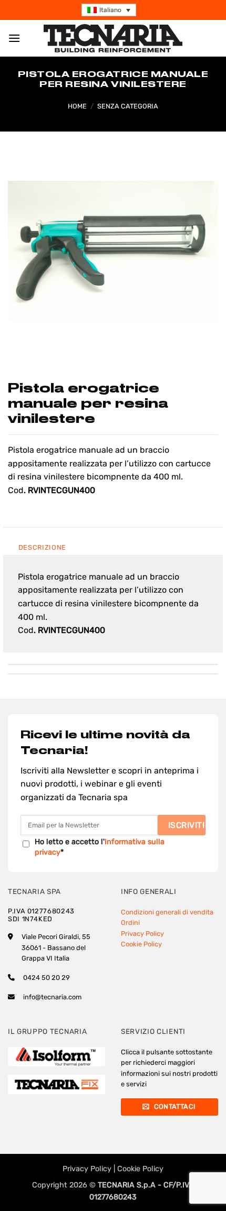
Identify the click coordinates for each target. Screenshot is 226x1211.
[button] (108, 10)
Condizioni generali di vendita (167, 912)
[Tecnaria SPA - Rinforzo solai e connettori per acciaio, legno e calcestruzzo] (113, 38)
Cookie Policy (141, 944)
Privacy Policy (142, 933)
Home (77, 106)
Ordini (130, 922)
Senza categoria (127, 106)
